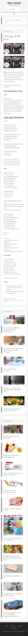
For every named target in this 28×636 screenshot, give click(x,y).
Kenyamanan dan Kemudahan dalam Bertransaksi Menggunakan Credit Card (12, 614)
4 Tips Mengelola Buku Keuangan (10, 370)
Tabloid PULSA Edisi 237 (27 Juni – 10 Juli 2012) (12, 539)
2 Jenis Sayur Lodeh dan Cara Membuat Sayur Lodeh (12, 409)
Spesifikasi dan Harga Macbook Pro (12, 576)
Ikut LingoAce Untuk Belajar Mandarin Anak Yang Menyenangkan (11, 329)
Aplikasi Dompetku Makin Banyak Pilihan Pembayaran (13, 474)
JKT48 (10, 300)
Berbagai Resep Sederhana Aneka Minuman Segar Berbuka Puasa (12, 557)
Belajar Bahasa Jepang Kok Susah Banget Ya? (11, 456)
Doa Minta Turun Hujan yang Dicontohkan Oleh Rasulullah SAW (12, 389)
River (20, 300)
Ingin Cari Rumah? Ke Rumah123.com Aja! (9, 491)
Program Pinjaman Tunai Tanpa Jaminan (12, 509)
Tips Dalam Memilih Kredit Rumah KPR (11, 437)
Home (6, 20)
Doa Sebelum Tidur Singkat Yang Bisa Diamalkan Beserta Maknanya (13, 350)
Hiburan (11, 20)
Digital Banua (23, 631)
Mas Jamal (14, 3)
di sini (15, 293)
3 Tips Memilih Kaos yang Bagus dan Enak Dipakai (12, 594)
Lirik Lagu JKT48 (15, 300)
